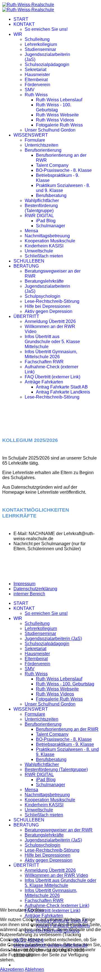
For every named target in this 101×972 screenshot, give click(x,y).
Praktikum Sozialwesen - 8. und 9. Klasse (63, 188)
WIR (17, 34)
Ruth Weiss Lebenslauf (59, 99)
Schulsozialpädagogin (47, 64)
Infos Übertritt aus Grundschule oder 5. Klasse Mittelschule (52, 341)
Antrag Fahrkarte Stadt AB (62, 387)
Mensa (31, 230)
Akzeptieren (12, 969)
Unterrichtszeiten (41, 145)
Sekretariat (35, 69)
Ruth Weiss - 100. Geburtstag (53, 107)
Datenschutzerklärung (35, 588)
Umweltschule (39, 251)
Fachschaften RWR (44, 361)
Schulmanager (50, 225)
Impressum (24, 583)
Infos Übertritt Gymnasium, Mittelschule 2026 (51, 354)
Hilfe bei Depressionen (47, 306)
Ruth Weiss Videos (55, 120)
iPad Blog (46, 220)
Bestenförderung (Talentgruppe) (41, 208)
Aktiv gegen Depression (48, 311)
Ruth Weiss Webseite (57, 115)
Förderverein (37, 84)
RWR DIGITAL (39, 215)
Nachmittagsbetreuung (47, 235)
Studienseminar (40, 49)
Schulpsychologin (42, 296)
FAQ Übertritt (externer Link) (52, 376)
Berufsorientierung (43, 150)
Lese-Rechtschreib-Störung (52, 301)
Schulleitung (37, 39)
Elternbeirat (36, 79)
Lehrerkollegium (41, 44)
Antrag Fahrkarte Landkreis (63, 392)
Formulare (35, 140)
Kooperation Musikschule (50, 240)
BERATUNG (26, 266)
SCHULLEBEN (28, 261)
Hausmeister (37, 74)
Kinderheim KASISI (44, 245)
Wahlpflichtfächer (42, 200)
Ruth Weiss (36, 94)
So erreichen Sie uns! (46, 29)
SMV (30, 89)
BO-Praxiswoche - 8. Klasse (64, 170)
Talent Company (52, 165)
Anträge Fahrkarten (44, 382)
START (20, 19)
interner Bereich (29, 593)
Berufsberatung (51, 195)
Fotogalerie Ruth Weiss (59, 125)
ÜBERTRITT (26, 316)
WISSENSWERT (30, 135)
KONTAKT (24, 24)
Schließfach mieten (44, 256)
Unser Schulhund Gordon (50, 130)
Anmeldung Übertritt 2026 (50, 321)
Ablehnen (34, 969)
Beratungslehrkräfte (44, 281)
